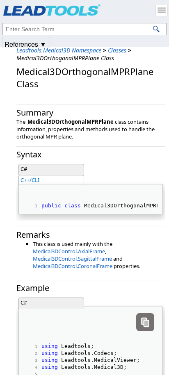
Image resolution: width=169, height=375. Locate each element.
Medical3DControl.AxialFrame (69, 251)
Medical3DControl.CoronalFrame (72, 266)
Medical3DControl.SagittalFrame (72, 258)
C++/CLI (30, 180)
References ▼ (25, 43)
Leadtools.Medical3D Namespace (58, 50)
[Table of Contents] (161, 10)
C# (24, 169)
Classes (117, 50)
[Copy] (145, 322)
